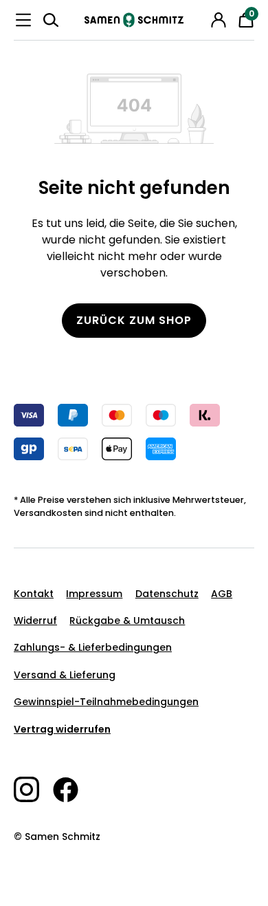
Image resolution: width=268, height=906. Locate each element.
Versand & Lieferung (64, 675)
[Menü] (23, 20)
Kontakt (34, 594)
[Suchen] (51, 20)
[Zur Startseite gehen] (134, 20)
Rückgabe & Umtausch (127, 620)
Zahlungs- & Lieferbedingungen (93, 647)
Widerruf (35, 620)
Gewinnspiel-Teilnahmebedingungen (106, 702)
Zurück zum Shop (134, 320)
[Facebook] (72, 789)
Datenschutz (167, 594)
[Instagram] (33, 789)
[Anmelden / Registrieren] (218, 20)
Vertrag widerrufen (62, 729)
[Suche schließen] (199, 18)
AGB (221, 594)
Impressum (94, 594)
